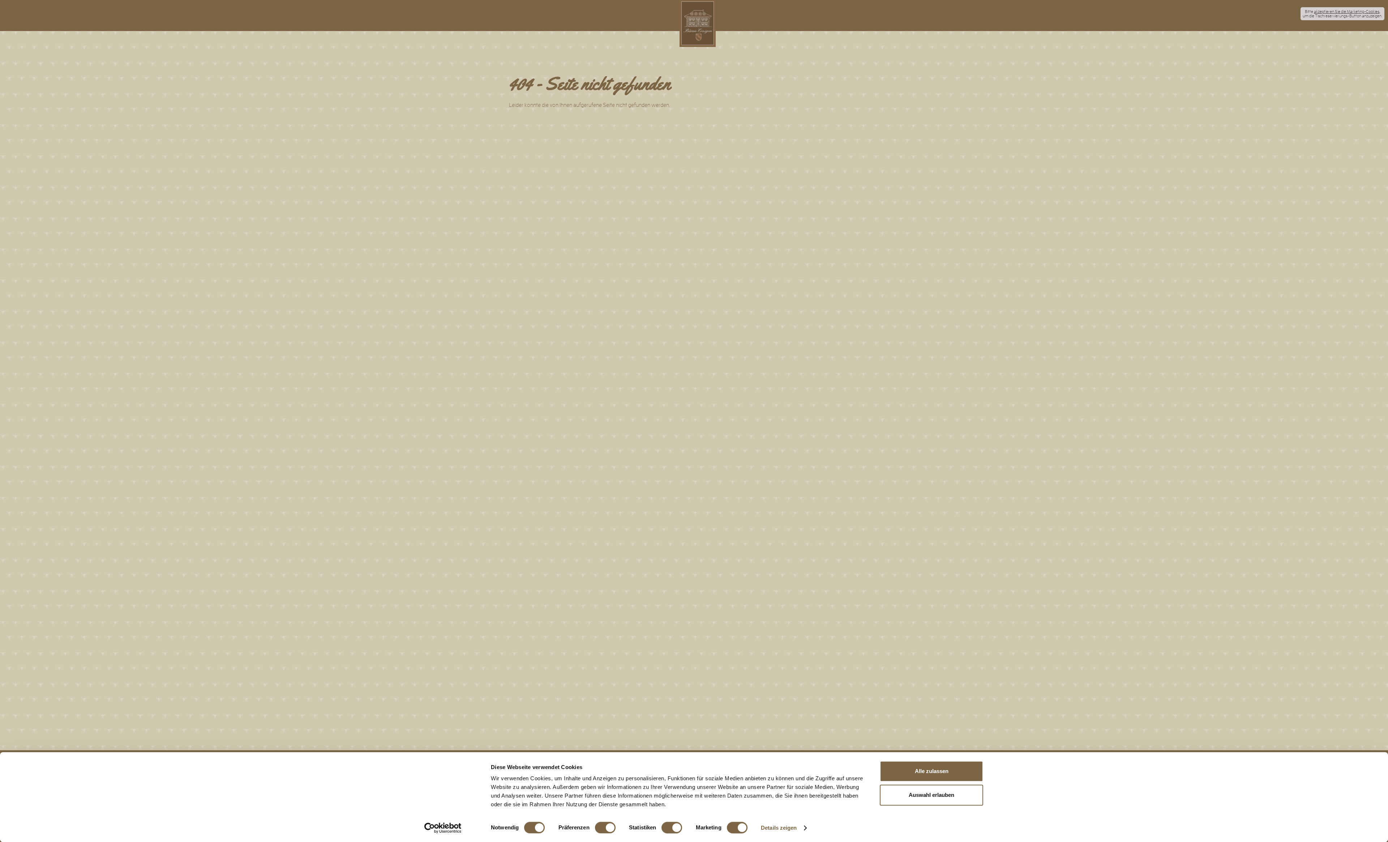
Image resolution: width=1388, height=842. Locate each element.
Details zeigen (779, 828)
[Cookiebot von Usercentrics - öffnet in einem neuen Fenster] (443, 828)
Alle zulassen (931, 771)
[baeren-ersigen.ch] (698, 23)
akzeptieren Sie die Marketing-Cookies (1346, 11)
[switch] (605, 827)
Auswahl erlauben (931, 795)
